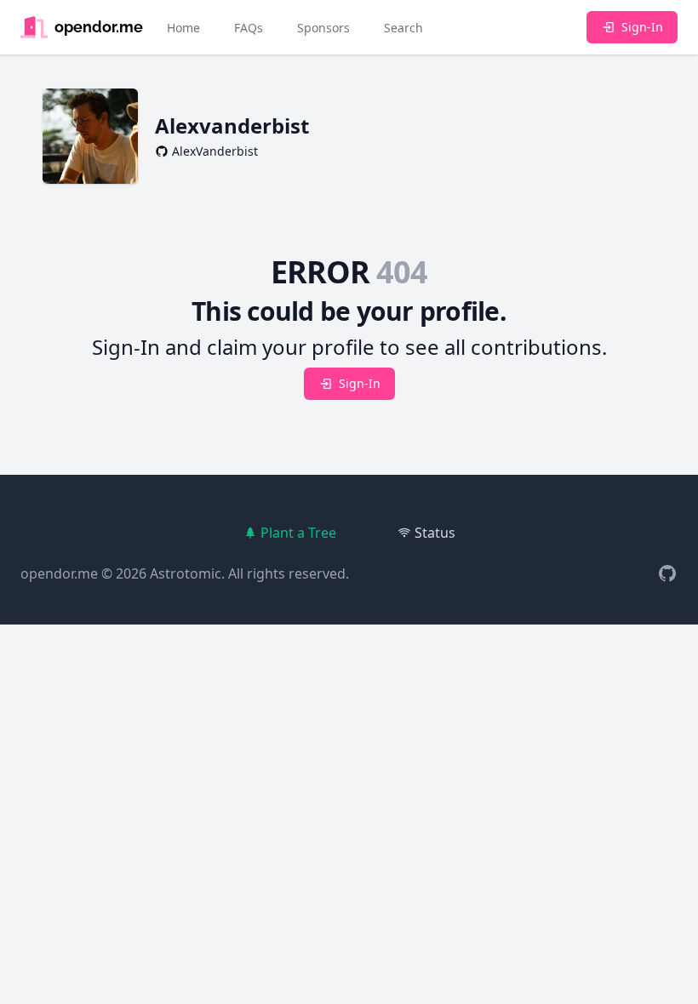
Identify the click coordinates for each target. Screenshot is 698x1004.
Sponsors (323, 28)
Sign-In (642, 27)
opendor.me (59, 573)
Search (403, 28)
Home (183, 28)
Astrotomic (185, 573)
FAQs (248, 28)
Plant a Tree (298, 532)
